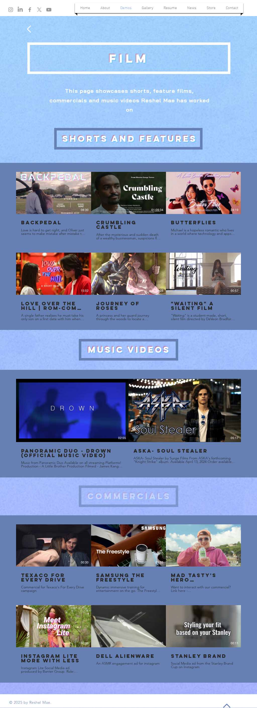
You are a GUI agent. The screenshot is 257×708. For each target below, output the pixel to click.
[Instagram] (11, 10)
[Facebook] (30, 10)
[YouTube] (49, 10)
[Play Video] (53, 193)
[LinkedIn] (20, 10)
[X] (39, 10)
